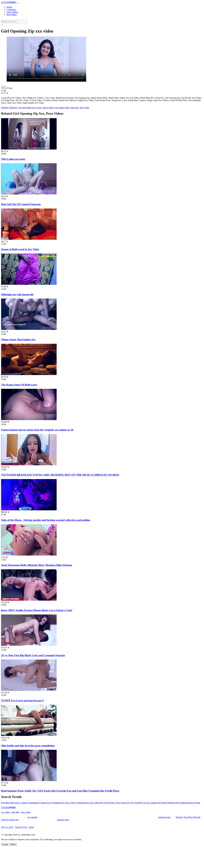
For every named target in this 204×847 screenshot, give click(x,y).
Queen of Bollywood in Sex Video (20, 249)
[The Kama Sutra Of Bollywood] (29, 374)
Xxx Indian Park (154, 803)
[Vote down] (5, 86)
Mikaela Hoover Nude (190, 803)
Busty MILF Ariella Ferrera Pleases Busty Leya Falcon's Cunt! (36, 610)
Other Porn (99, 803)
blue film (15, 812)
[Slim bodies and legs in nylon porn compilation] (29, 735)
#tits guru (74, 107)
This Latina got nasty (13, 159)
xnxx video (26, 812)
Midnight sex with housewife (17, 294)
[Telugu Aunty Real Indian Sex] (29, 329)
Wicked (179, 817)
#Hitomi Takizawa (9, 107)
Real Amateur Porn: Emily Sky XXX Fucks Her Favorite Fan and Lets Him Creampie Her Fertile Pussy (60, 790)
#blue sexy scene (34, 107)
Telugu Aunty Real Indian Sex (18, 339)
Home (9, 7)
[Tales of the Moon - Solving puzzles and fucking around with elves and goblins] (29, 509)
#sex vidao (84, 107)
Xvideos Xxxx (45, 803)
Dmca (31, 827)
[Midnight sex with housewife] (29, 284)
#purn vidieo (48, 107)
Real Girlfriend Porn (171, 803)
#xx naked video (62, 107)
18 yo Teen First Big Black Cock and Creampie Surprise (33, 655)
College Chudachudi (29, 803)
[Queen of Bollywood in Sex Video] (29, 239)
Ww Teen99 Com (138, 803)
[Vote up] (2, 86)
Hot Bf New (109, 803)
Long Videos (12, 12)
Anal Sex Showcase (10, 819)
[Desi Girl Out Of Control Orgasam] (29, 194)
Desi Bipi (5, 803)
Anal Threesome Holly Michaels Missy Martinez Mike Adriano (36, 565)
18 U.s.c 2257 (7, 827)
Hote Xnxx (15, 803)
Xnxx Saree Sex (123, 803)
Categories (11, 9)
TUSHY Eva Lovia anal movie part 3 (22, 700)
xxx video (5, 812)
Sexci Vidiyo (70, 803)
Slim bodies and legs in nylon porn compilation (28, 745)
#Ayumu (22, 107)
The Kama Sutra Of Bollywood (19, 384)
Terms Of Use (21, 827)
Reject (13, 844)
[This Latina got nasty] (29, 149)
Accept (5, 844)
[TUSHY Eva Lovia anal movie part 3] (29, 690)
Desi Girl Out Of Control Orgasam (21, 204)
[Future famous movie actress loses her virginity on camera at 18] (29, 419)
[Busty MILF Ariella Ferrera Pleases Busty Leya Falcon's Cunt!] (29, 600)
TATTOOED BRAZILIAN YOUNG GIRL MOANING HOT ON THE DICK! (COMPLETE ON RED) (60, 474)
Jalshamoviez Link (85, 803)
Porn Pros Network (191, 817)
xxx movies (32, 817)
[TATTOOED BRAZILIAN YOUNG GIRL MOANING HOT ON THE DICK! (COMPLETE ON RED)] (29, 464)
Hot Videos (12, 14)
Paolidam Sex (58, 803)
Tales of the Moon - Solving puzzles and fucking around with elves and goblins (45, 520)
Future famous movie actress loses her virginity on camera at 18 (37, 429)
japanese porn (164, 817)
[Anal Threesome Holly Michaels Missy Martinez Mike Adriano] (29, 555)
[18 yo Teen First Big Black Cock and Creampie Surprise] (29, 645)
